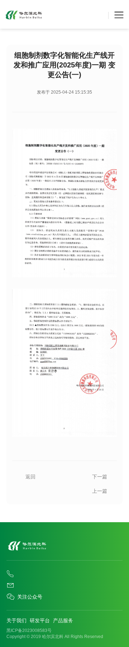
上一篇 (99, 491)
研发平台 (40, 620)
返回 (30, 477)
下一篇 (99, 477)
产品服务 (63, 620)
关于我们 (16, 620)
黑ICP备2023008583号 (29, 630)
